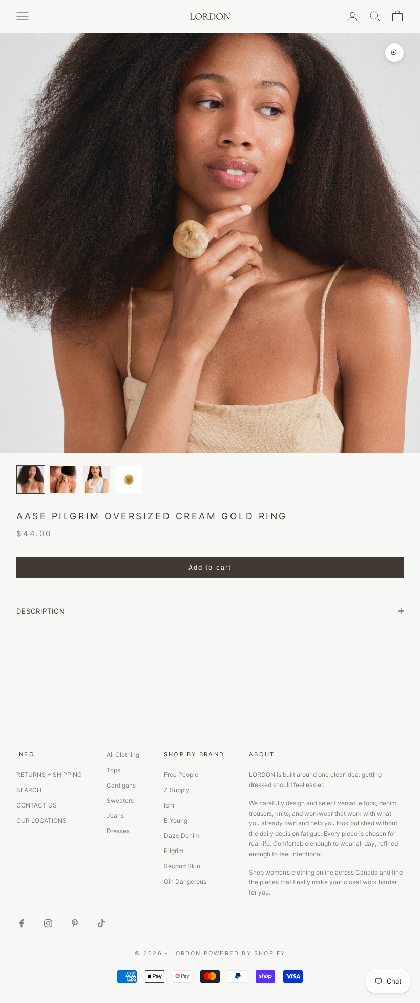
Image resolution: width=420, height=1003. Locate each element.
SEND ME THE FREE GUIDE (298, 558)
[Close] (374, 417)
